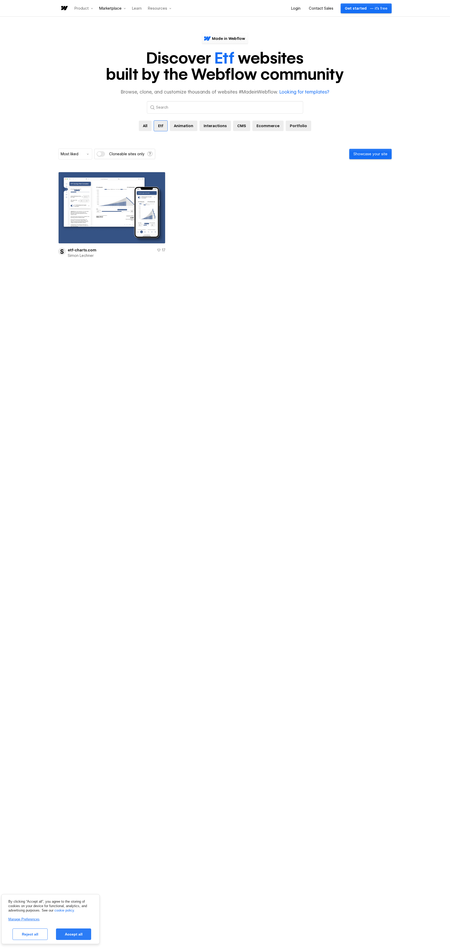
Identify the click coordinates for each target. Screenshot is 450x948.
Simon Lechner (81, 255)
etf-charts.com (82, 250)
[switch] (101, 154)
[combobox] (75, 153)
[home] (64, 8)
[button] (83, 8)
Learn (137, 8)
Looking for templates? (304, 92)
